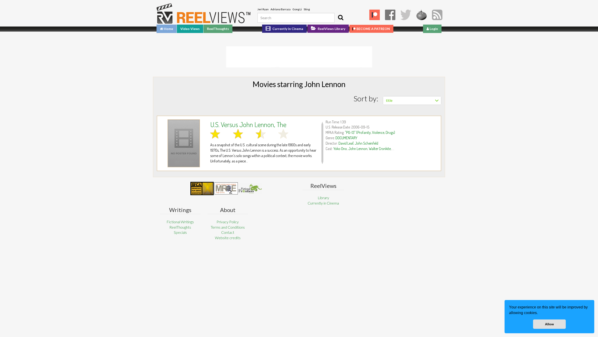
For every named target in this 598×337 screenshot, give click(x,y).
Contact (227, 232)
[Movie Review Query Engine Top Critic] (226, 188)
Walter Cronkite (380, 148)
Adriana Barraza (281, 9)
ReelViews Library (331, 29)
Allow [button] (549, 324)
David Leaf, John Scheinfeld (358, 143)
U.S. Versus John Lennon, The (248, 124)
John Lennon (357, 148)
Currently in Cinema (287, 29)
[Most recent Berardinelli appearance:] (250, 188)
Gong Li (297, 9)
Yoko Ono (340, 148)
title (389, 100)
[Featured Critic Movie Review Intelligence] (202, 188)
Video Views (190, 29)
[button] (539, 313)
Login (433, 29)
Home (168, 29)
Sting (307, 9)
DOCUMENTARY (346, 138)
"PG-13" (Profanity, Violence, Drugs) (370, 132)
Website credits (228, 237)
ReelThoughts (218, 29)
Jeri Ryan (263, 9)
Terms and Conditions (228, 227)
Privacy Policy (228, 222)
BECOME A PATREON (373, 29)
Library (323, 197)
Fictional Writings (180, 222)
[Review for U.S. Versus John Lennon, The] (183, 143)
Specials (180, 232)
